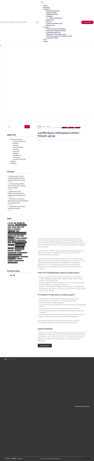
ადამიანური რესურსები (19, 141)
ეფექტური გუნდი (24, 238)
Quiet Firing (9, 227)
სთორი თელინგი (11, 260)
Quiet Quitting (14, 227)
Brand (12, 223)
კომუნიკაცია (11, 245)
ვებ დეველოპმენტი (18, 147)
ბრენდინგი (16, 143)
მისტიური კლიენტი (18, 250)
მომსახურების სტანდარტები (22, 252)
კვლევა (9, 242)
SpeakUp (22, 227)
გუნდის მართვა (17, 238)
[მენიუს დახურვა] (42, 2)
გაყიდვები (15, 145)
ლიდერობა (16, 149)
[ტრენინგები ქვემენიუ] (50, 9)
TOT (13, 229)
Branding (15, 223)
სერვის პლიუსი (12, 258)
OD (24, 223)
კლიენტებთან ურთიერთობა (19, 242)
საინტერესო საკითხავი (16, 139)
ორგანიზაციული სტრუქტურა (14, 256)
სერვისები (13, 161)
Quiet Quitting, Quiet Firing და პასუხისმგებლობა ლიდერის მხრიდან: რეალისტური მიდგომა (18, 200)
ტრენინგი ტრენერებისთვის (19, 260)
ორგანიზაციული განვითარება (15, 254)
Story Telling (9, 229)
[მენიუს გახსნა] (37, 22)
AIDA (10, 223)
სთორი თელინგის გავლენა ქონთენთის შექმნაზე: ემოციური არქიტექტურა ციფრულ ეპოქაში (16, 178)
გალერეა (20, 458)
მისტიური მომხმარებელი (12, 252)
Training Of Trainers (17, 229)
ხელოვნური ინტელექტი (19, 159)
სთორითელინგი (19, 258)
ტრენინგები (13, 163)
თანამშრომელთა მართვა (20, 240)
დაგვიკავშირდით (87, 22)
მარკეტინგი (16, 151)
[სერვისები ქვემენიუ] (49, 27)
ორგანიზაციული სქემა (24, 256)
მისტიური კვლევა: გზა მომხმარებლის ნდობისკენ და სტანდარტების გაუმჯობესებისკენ (17, 193)
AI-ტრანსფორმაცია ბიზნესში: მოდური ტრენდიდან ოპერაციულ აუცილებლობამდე (17, 185)
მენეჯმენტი (16, 153)
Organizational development (21, 225)
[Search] (27, 126)
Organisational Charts (11, 225)
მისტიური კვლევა (11, 250)
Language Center (19, 223)
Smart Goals (19, 227)
